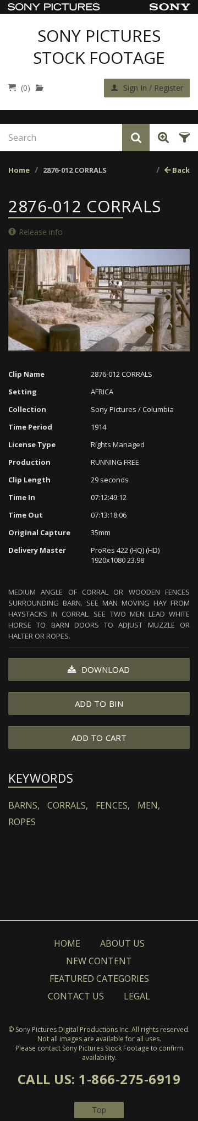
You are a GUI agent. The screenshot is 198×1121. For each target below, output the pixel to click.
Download (104, 669)
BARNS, (24, 805)
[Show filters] (182, 137)
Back (180, 170)
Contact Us (76, 996)
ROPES (22, 822)
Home (19, 170)
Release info (41, 232)
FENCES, (113, 805)
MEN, (149, 805)
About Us (122, 943)
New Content (99, 961)
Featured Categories (99, 978)
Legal (137, 996)
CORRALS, (67, 805)
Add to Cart (99, 737)
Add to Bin (99, 703)
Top (99, 1109)
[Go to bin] (42, 88)
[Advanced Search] (161, 137)
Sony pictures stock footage (99, 47)
